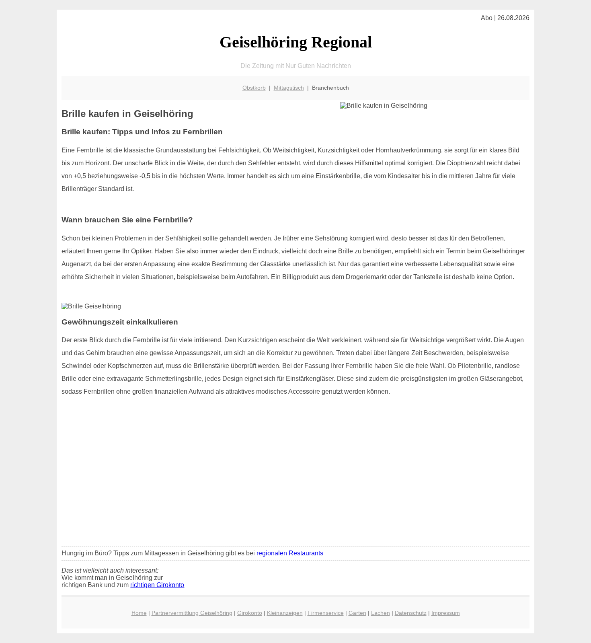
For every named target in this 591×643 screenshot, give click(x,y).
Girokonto (249, 613)
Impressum (445, 613)
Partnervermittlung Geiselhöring (192, 613)
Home (139, 613)
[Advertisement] (295, 480)
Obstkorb (254, 87)
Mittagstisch (289, 87)
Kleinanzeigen (285, 613)
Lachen (380, 613)
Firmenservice (326, 613)
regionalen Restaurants (290, 553)
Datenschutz (411, 613)
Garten (357, 613)
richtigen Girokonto (157, 584)
